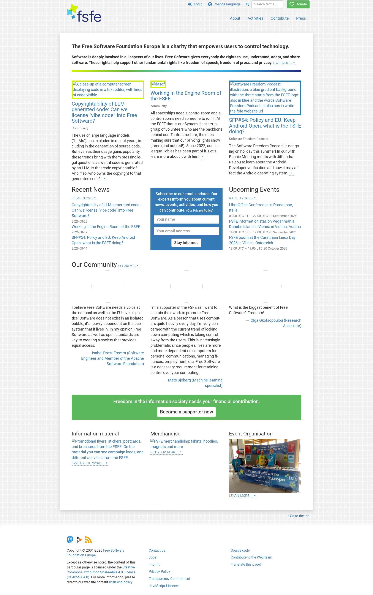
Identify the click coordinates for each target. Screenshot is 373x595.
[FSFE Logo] (84, 13)
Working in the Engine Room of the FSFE (185, 96)
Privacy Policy (159, 572)
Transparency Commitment (169, 579)
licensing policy (120, 582)
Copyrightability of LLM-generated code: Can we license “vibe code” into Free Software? (104, 112)
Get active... (127, 265)
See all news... (82, 197)
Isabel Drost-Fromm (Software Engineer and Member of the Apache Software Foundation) (112, 358)
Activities (255, 18)
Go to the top (300, 516)
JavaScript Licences (164, 586)
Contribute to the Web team (251, 557)
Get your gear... (164, 451)
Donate (300, 4)
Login (197, 4)
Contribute (280, 18)
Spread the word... (88, 462)
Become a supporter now (186, 412)
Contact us (157, 550)
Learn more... (282, 62)
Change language (226, 4)
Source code (240, 550)
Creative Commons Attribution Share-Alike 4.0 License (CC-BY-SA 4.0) (101, 572)
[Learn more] (104, 178)
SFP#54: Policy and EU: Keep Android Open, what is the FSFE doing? (265, 126)
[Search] (247, 4)
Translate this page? (246, 564)
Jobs (152, 557)
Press (301, 18)
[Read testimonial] (108, 286)
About (235, 18)
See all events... (241, 197)
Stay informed (186, 243)
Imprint (154, 564)
